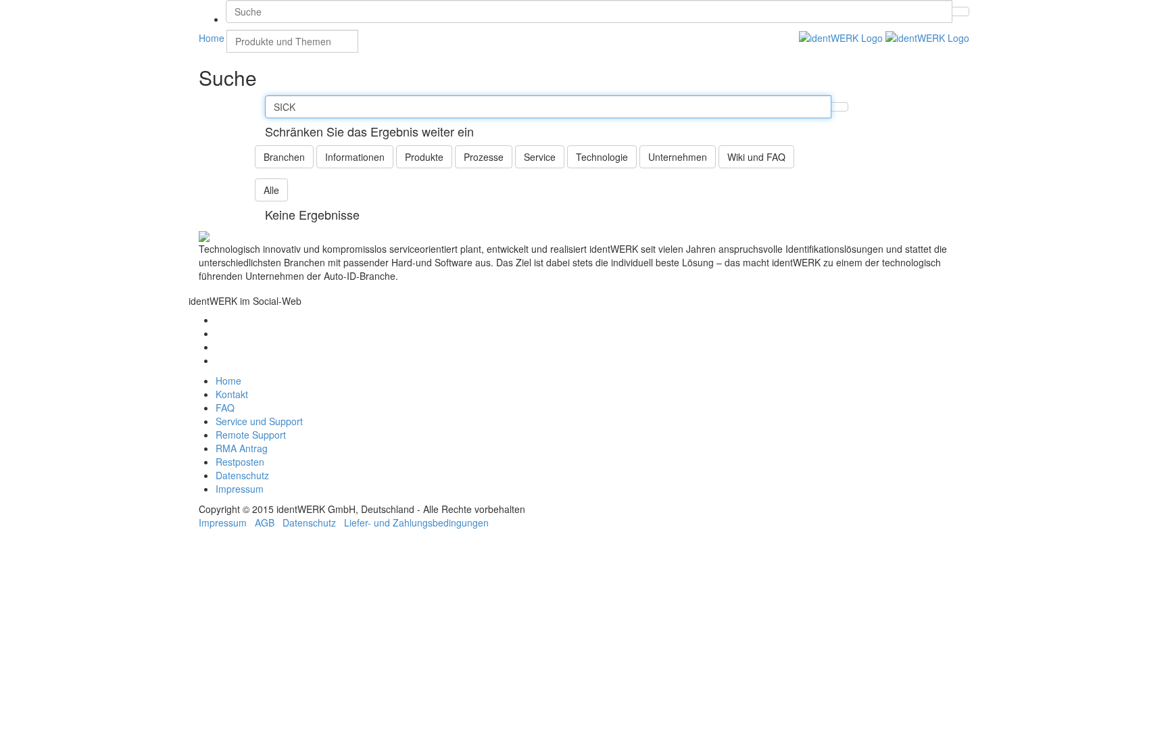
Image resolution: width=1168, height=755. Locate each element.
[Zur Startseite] (884, 36)
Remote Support (251, 434)
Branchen (284, 157)
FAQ (225, 407)
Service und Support (259, 421)
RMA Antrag (242, 448)
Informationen (355, 157)
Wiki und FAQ (756, 157)
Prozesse (484, 157)
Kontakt (232, 394)
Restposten (240, 461)
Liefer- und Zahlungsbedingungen (416, 522)
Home (228, 380)
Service (540, 157)
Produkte (424, 157)
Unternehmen (677, 157)
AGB (264, 522)
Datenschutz (242, 475)
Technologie (602, 157)
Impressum (240, 488)
